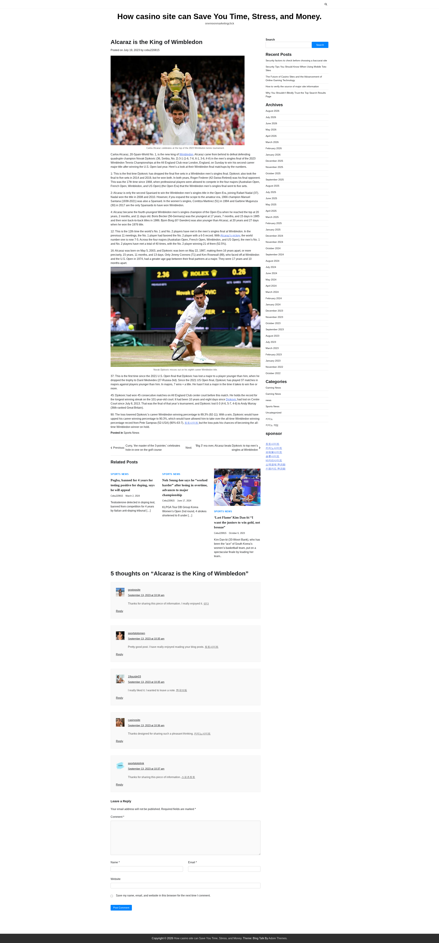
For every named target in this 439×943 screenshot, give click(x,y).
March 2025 (272, 217)
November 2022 (274, 367)
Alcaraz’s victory (230, 235)
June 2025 (271, 198)
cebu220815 (151, 50)
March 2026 (272, 142)
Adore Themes (278, 938)
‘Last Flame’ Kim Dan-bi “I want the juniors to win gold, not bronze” (237, 522)
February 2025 (274, 223)
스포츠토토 (188, 777)
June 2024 (271, 273)
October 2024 (273, 248)
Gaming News (273, 387)
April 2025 (271, 211)
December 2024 (274, 236)
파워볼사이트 (274, 452)
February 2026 (274, 148)
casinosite (134, 720)
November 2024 (274, 242)
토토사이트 (192, 422)
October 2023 (273, 323)
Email (192, 862)
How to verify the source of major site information (292, 86)
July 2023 (271, 342)
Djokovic (231, 399)
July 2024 (271, 267)
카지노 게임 (272, 425)
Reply (119, 611)
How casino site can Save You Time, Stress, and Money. (219, 16)
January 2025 (273, 229)
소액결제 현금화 (276, 464)
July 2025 (271, 192)
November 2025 (274, 167)
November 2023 (274, 317)
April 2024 (271, 286)
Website (116, 879)
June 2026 (271, 123)
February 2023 (274, 354)
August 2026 (272, 111)
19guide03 (134, 676)
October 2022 (273, 373)
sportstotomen (136, 633)
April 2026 (271, 136)
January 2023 (273, 360)
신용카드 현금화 (276, 468)
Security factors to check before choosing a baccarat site (296, 60)
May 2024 (271, 279)
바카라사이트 (274, 460)
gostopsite (134, 589)
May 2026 (271, 129)
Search (270, 39)
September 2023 (275, 329)
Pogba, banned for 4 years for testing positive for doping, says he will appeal (133, 485)
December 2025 (274, 161)
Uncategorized (273, 412)
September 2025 (275, 179)
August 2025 (272, 186)
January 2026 (273, 154)
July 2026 (271, 117)
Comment (117, 816)
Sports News (131, 432)
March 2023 (272, 348)
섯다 (206, 603)
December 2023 (274, 310)
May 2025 (271, 204)
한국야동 (181, 690)
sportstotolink (136, 763)
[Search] (325, 4)
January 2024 (273, 304)
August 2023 (272, 335)
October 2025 (273, 173)
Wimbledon (186, 154)
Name (115, 862)
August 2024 (272, 260)
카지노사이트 (202, 733)
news (268, 400)
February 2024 (274, 298)
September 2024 (275, 254)
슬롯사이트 (272, 456)
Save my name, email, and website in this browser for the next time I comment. (163, 895)
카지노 (269, 419)
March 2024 (272, 292)
